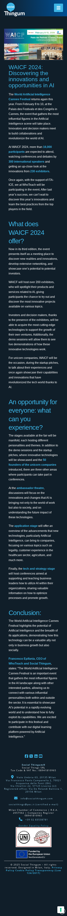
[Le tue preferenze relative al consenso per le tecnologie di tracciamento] (60, 909)
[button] (58, 8)
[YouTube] (40, 756)
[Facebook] (26, 756)
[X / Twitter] (31, 756)
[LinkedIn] (36, 756)
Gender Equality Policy (34, 825)
